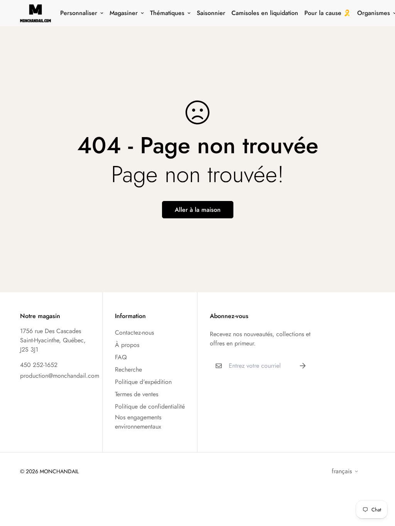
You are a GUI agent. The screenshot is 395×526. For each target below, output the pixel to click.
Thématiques (167, 12)
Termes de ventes (136, 394)
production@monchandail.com (59, 375)
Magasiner (124, 12)
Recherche (128, 369)
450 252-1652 (38, 364)
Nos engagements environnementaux (138, 422)
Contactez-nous (134, 332)
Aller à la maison (198, 209)
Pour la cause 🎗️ (327, 12)
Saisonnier (211, 12)
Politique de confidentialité (150, 406)
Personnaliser (78, 12)
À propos (127, 344)
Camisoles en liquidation (264, 12)
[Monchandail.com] (35, 13)
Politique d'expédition (143, 381)
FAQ (121, 357)
